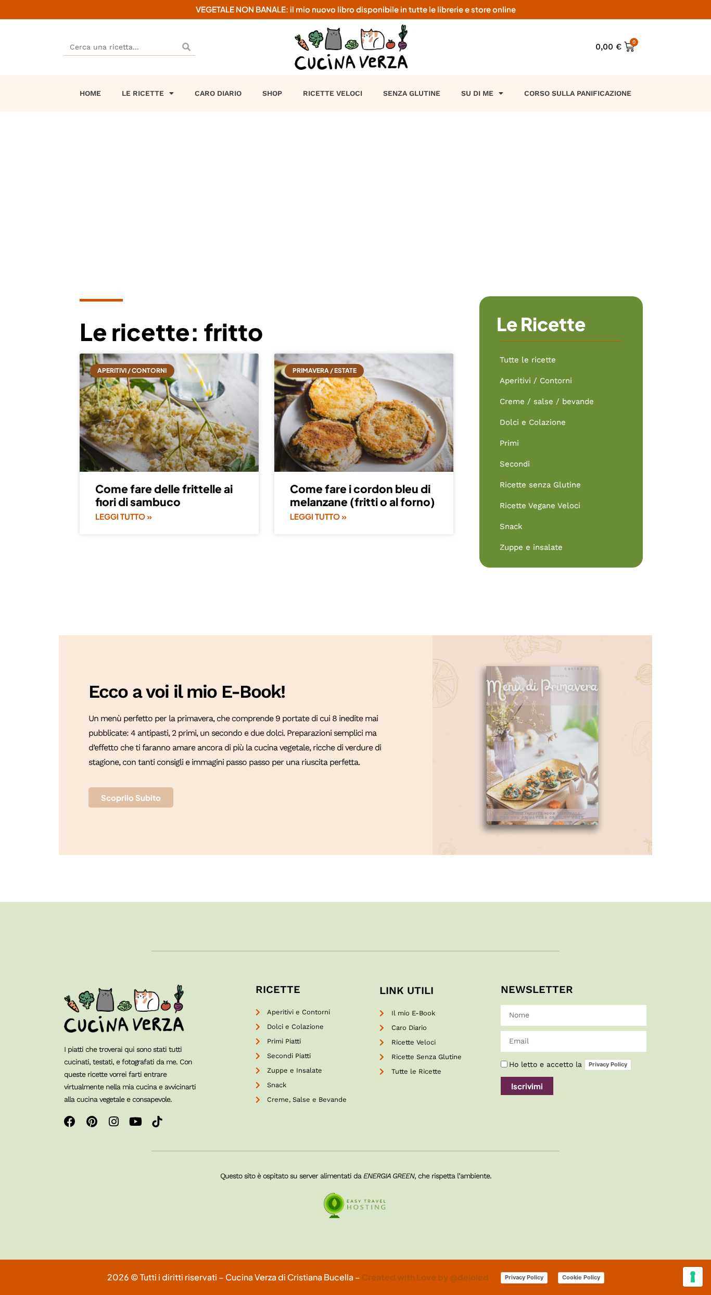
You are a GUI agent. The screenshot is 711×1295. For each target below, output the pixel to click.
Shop (272, 93)
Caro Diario (218, 93)
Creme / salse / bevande (547, 401)
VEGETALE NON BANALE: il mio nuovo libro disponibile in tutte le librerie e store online (356, 9)
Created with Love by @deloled (426, 1277)
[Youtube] (135, 1121)
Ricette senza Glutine (540, 484)
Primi (509, 443)
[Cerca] (186, 46)
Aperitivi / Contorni (536, 380)
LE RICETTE (143, 93)
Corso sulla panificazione (577, 93)
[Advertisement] (355, 189)
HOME (90, 93)
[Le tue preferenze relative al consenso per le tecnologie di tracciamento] (693, 1277)
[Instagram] (113, 1121)
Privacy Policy (608, 1064)
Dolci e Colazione (533, 422)
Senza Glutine (411, 93)
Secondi (515, 464)
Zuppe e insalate (531, 547)
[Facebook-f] (69, 1121)
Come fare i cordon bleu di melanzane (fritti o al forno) (362, 495)
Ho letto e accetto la (568, 1064)
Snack (511, 526)
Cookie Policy (581, 1277)
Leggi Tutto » (123, 516)
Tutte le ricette (528, 359)
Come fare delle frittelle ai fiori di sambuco (164, 495)
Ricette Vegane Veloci (540, 505)
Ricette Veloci (332, 93)
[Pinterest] (91, 1121)
